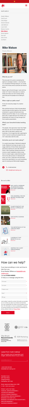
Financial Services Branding (9, 390)
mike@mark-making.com (14, 170)
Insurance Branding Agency (9, 403)
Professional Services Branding (10, 396)
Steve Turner (4, 37)
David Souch (4, 18)
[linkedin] (3, 167)
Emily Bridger (4, 20)
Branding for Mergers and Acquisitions (13, 399)
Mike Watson (4, 31)
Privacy (3, 389)
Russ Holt (3, 35)
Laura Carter (4, 27)
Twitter (5, 372)
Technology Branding (7, 392)
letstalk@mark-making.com (8, 369)
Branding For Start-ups (8, 398)
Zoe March (3, 39)
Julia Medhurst (4, 25)
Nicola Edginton (4, 33)
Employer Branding (6, 401)
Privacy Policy (17, 309)
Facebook (8, 372)
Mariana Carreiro (5, 29)
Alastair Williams (5, 16)
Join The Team (10, 389)
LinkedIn (2, 372)
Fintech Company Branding (9, 394)
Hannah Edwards (5, 22)
